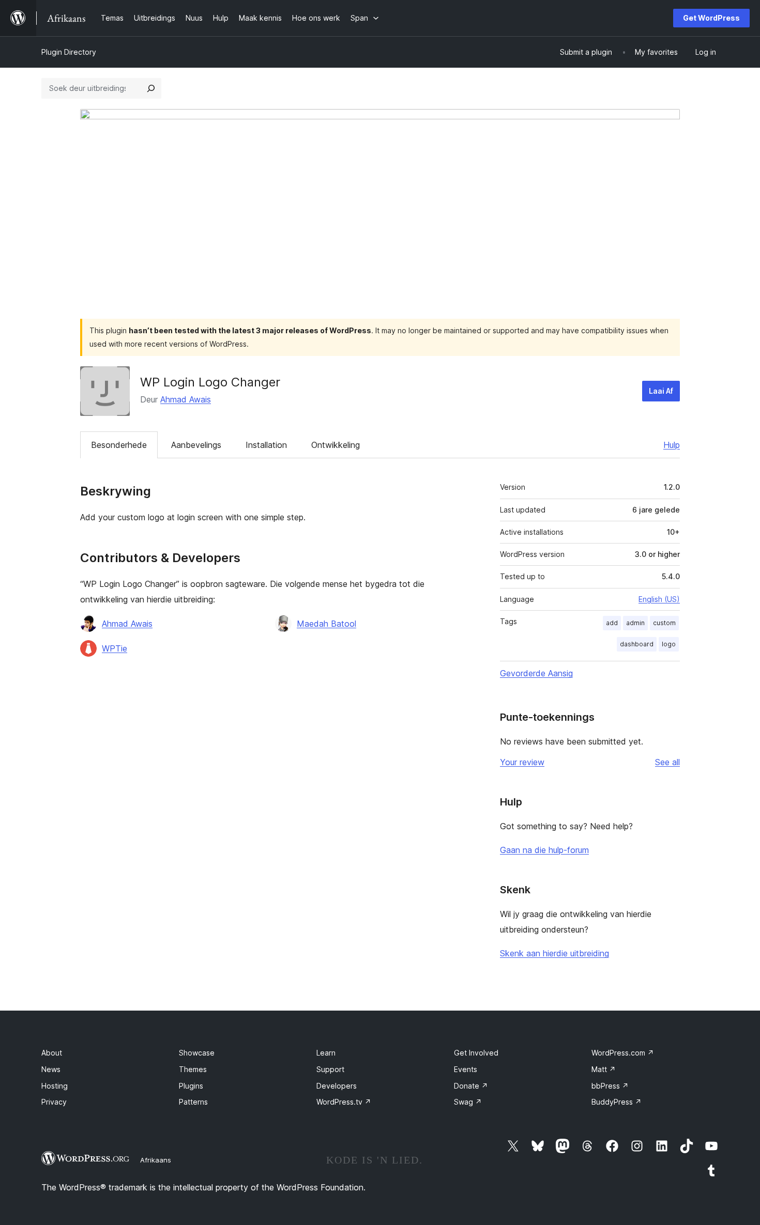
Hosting (54, 1085)
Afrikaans (155, 1160)
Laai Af (661, 390)
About (51, 1052)
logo (669, 644)
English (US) (659, 599)
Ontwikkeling (335, 445)
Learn (326, 1052)
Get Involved (476, 1052)
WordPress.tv (343, 1101)
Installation (266, 445)
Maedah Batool (326, 623)
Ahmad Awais (185, 399)
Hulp (671, 445)
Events (465, 1069)
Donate (471, 1085)
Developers (336, 1085)
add (612, 623)
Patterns (193, 1101)
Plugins (191, 1085)
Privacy (54, 1101)
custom (664, 623)
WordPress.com (622, 1052)
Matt (603, 1069)
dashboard (636, 644)
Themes (193, 1069)
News (50, 1069)
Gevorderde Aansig (536, 673)
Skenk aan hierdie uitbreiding (554, 953)
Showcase (197, 1052)
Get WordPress (711, 17)
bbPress (610, 1085)
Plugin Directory (68, 52)
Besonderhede (119, 445)
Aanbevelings (196, 445)
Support (330, 1069)
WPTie (114, 648)
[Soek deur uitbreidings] (151, 88)
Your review (522, 762)
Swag (468, 1101)
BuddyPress (616, 1101)
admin (635, 623)
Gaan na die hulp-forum (544, 850)
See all (667, 762)
